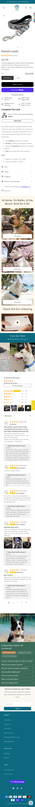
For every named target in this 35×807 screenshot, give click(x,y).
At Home (8, 224)
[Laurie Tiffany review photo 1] (8, 543)
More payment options (18, 94)
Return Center (8, 733)
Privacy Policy (8, 774)
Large (18, 78)
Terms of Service (9, 770)
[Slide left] (13, 47)
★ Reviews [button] (33, 405)
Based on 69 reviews (10, 383)
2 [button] (13, 602)
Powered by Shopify (23, 803)
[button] (4, 8)
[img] (14, 422)
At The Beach (10, 290)
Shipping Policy (9, 741)
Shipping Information (24, 652)
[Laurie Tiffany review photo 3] (27, 543)
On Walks (8, 257)
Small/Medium (7, 78)
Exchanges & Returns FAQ (12, 737)
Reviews (6, 758)
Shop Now (17, 236)
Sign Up (17, 708)
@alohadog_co (25, 187)
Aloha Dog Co (14, 803)
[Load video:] (17, 322)
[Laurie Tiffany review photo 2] (17, 543)
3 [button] (17, 602)
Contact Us (7, 724)
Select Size (17, 121)
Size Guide (29, 73)
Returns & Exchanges (9, 656)
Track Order (7, 720)
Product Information (9, 652)
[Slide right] (22, 47)
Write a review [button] (17, 385)
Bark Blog (7, 753)
